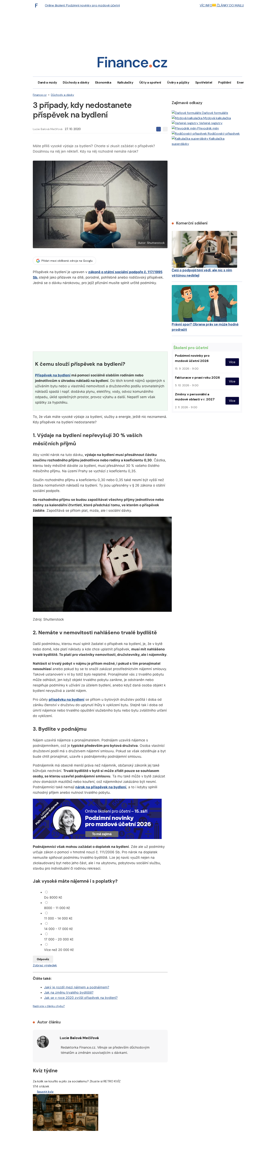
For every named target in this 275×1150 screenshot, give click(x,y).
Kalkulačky (125, 82)
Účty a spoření (150, 82)
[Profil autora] (43, 1042)
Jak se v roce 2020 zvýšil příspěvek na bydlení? (81, 998)
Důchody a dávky (76, 82)
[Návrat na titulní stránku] (132, 63)
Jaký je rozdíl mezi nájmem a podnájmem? (76, 987)
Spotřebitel (203, 82)
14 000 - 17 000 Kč (58, 929)
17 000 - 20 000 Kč (58, 939)
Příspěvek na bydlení (52, 375)
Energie (243, 82)
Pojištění (224, 82)
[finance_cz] (37, 5)
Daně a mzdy (47, 82)
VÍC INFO (206, 5)
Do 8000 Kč (53, 897)
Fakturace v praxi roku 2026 (197, 377)
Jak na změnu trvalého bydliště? (68, 992)
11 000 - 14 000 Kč (58, 918)
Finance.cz (40, 95)
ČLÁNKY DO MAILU (230, 5)
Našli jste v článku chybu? (49, 1006)
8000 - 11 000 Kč (57, 908)
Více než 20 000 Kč (59, 950)
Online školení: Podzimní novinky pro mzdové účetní (82, 5)
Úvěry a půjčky (178, 82)
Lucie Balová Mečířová (47, 129)
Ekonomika (103, 82)
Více (232, 362)
